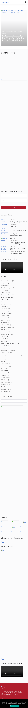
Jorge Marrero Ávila (5, 329)
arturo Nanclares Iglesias (6, 288)
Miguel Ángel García (5, 352)
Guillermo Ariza (4, 315)
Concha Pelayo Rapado (6, 295)
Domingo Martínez (5, 301)
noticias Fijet (13, 30)
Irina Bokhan (4, 322)
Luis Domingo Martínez (6, 334)
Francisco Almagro (5, 311)
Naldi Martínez (4, 370)
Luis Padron (4, 341)
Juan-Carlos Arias (5, 332)
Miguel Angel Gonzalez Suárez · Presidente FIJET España (14, 355)
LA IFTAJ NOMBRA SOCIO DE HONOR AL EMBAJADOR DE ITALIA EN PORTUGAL (13, 38)
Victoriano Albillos (5, 389)
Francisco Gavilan (5, 313)
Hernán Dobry (4, 318)
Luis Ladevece (4, 336)
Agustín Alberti (4, 283)
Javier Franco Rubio (5, 325)
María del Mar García (6, 345)
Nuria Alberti (4, 375)
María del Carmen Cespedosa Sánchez (10, 343)
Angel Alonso (4, 285)
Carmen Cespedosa (5, 292)
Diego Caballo (4, 299)
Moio (2, 361)
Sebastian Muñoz (5, 387)
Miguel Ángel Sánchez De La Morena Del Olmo (11, 359)
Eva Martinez (4, 306)
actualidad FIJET (6, 30)
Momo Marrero (4, 363)
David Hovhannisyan (5, 297)
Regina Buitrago (4, 384)
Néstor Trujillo (4, 373)
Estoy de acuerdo (14, 705)
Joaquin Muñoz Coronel (6, 327)
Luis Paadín (3, 338)
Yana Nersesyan (4, 391)
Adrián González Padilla (6, 281)
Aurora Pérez (4, 290)
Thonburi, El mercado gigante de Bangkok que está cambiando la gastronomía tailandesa (18, 223)
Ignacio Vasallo (4, 320)
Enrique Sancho (4, 304)
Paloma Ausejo (4, 377)
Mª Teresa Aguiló (5, 368)
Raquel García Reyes (5, 382)
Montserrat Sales (5, 366)
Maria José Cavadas (5, 348)
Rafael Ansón (4, 380)
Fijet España (4, 308)
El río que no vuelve (13, 240)
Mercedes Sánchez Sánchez (7, 350)
